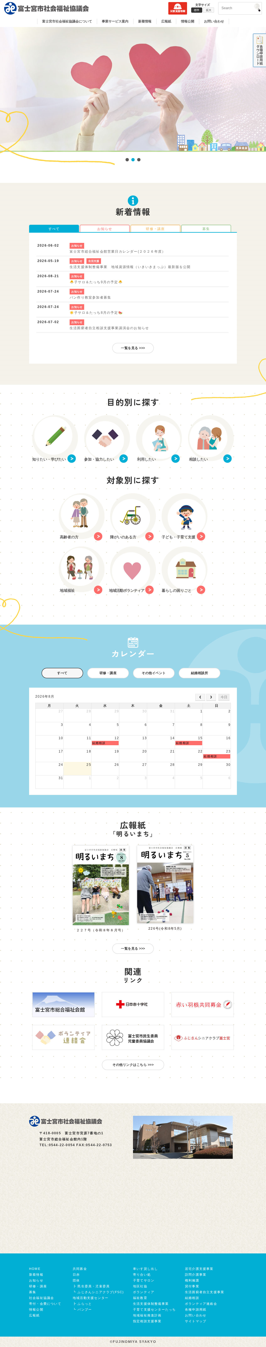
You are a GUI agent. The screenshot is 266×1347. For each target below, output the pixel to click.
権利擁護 (192, 1280)
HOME (35, 1268)
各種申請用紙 (195, 1309)
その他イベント (154, 673)
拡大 (208, 10)
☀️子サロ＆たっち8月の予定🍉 (96, 312)
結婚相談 (192, 1298)
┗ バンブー (82, 1309)
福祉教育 (140, 1298)
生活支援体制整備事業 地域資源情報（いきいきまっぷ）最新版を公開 (130, 267)
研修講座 (155, 229)
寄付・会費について (45, 1303)
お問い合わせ (214, 21)
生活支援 (93, 261)
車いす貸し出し (145, 1268)
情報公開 (187, 21)
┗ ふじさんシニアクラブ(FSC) (98, 1292)
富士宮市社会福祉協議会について (67, 21)
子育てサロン (143, 1280)
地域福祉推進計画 (147, 1315)
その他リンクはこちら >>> (133, 1064)
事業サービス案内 (115, 21)
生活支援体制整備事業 (151, 1303)
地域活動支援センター (90, 1298)
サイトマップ (195, 1321)
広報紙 (166, 21)
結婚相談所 (199, 673)
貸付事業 (192, 1286)
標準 (196, 10)
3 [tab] (139, 160)
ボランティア (143, 1292)
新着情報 (144, 21)
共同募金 (80, 1268)
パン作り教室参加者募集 (90, 297)
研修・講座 (108, 673)
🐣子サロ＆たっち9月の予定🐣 (96, 282)
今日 (224, 697)
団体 (76, 1280)
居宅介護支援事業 (199, 1268)
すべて (54, 229)
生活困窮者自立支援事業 (204, 1292)
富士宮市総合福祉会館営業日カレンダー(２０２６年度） (118, 251)
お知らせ (104, 229)
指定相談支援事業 (147, 1321)
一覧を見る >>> (133, 348)
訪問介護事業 (195, 1274)
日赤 (76, 1274)
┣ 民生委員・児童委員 (91, 1286)
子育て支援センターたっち (154, 1309)
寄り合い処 (142, 1274)
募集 (206, 229)
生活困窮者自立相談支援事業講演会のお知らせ (109, 328)
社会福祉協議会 (41, 1298)
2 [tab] (133, 160)
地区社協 (140, 1286)
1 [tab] (127, 160)
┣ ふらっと (82, 1303)
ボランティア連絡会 (201, 1303)
